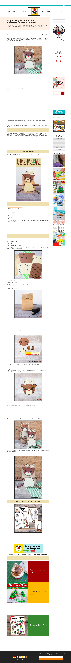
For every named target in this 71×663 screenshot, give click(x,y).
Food (43, 11)
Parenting (49, 11)
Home (37, 653)
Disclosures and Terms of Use (16, 44)
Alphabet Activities (59, 147)
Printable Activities (59, 138)
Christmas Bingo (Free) (38, 625)
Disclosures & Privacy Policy (48, 653)
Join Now (62, 93)
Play (14, 11)
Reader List (39, 44)
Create (9, 11)
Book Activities (59, 149)
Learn (19, 11)
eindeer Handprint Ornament (40, 125)
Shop (62, 11)
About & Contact (58, 653)
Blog (40, 653)
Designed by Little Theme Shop (47, 662)
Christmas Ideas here (34, 118)
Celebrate (25, 11)
